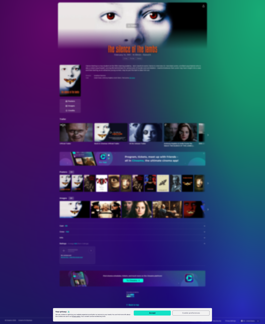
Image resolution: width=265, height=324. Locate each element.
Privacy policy (76, 316)
